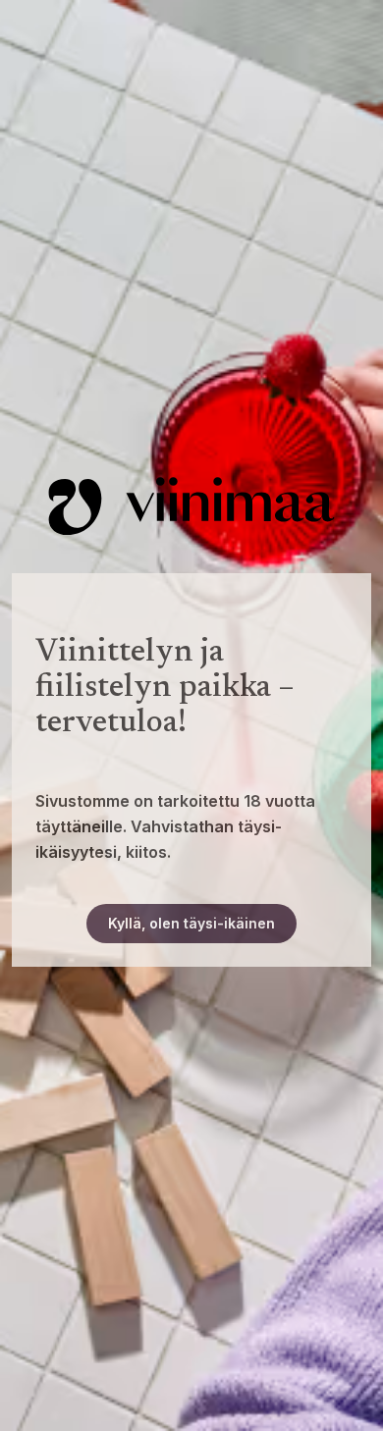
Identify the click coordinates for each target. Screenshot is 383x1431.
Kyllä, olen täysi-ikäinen (191, 923)
